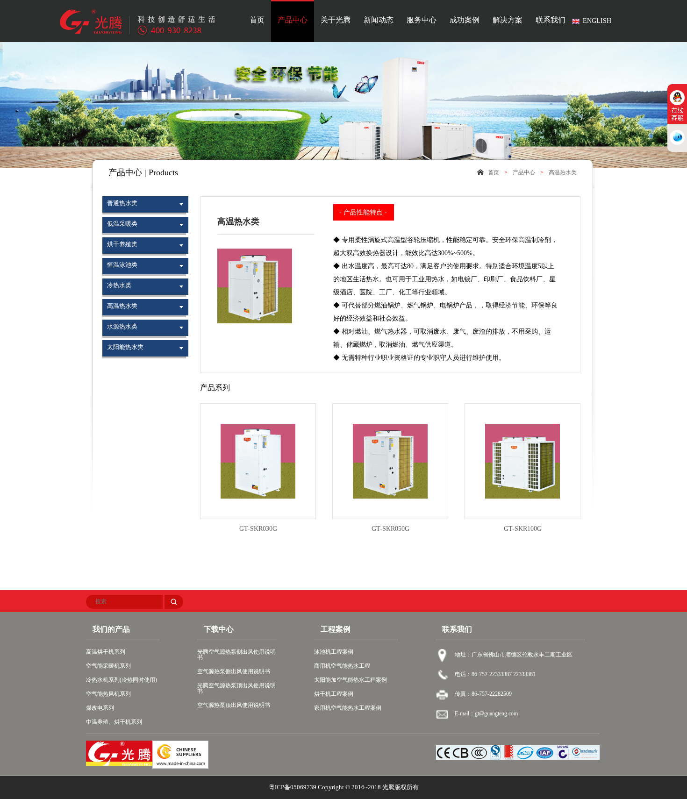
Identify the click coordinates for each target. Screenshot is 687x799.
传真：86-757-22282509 (483, 694)
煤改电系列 (100, 708)
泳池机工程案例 (333, 652)
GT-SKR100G (523, 528)
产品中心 (293, 20)
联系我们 (550, 20)
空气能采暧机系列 (108, 666)
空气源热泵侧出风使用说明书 (233, 671)
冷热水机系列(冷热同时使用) (121, 680)
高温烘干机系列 (105, 652)
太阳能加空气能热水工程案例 (350, 680)
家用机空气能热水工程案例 (347, 708)
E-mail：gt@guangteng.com (486, 713)
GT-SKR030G (258, 528)
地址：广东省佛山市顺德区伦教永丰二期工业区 (513, 654)
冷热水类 (119, 285)
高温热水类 (563, 172)
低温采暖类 (122, 223)
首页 (257, 20)
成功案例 (464, 20)
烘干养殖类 (122, 244)
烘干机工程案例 (333, 694)
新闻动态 (379, 20)
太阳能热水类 (125, 346)
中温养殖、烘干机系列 (114, 722)
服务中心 (422, 20)
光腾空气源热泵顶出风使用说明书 (236, 688)
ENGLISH (597, 20)
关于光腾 (336, 20)
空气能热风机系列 (108, 694)
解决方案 (507, 20)
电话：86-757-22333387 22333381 (495, 674)
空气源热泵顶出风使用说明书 (233, 705)
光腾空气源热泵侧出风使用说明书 (236, 655)
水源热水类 (122, 326)
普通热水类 (122, 203)
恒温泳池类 (122, 264)
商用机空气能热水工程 (342, 666)
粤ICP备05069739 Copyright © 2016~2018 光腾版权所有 (344, 787)
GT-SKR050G (390, 528)
